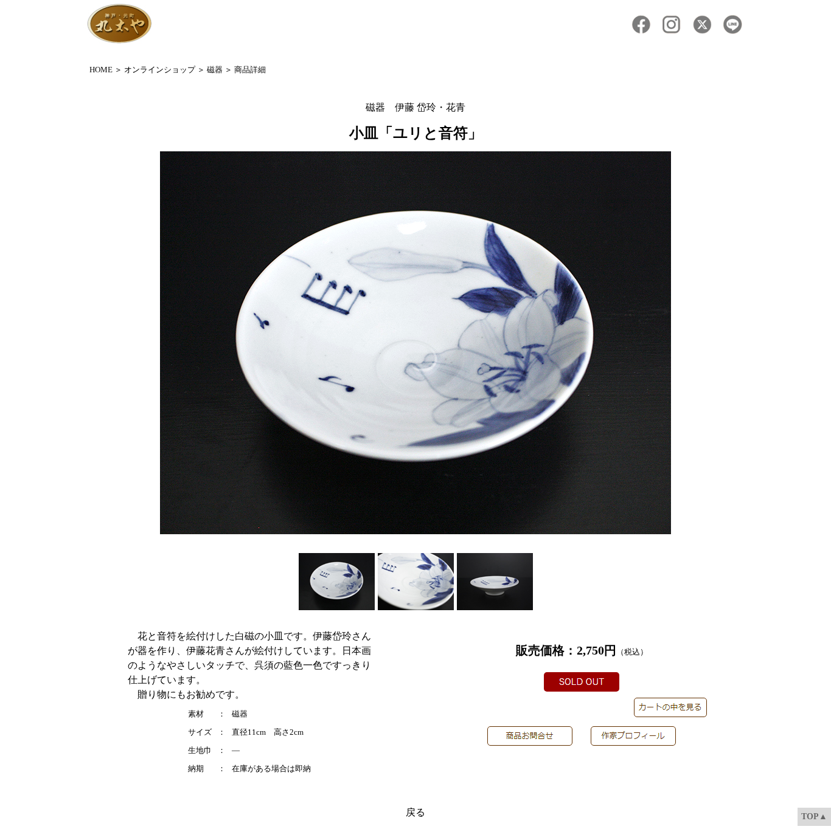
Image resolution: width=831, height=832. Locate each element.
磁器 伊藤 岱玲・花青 (415, 107)
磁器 (215, 69)
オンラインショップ (159, 69)
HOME (101, 69)
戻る (415, 812)
